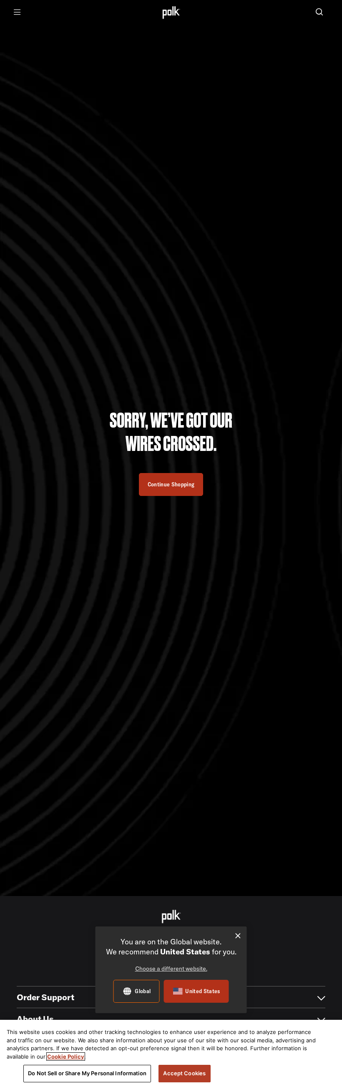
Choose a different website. (171, 968)
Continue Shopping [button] (171, 484)
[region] (171, 1054)
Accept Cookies (184, 1073)
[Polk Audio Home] (171, 12)
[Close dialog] (238, 935)
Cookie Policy (65, 1056)
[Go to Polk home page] (171, 916)
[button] (319, 13)
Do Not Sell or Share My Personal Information (87, 1073)
